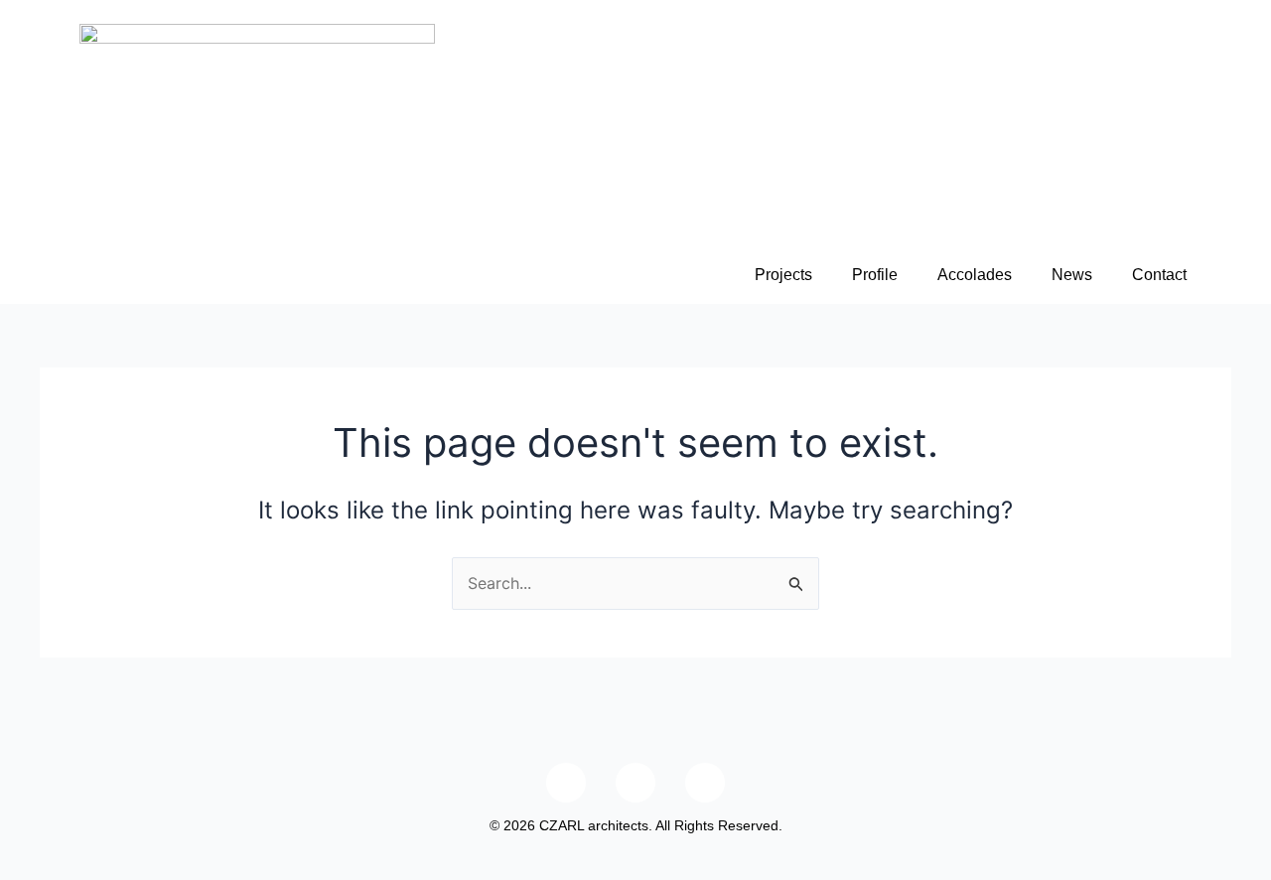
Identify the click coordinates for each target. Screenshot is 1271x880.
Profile (875, 274)
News (1072, 274)
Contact (1159, 274)
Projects (783, 274)
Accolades (974, 274)
